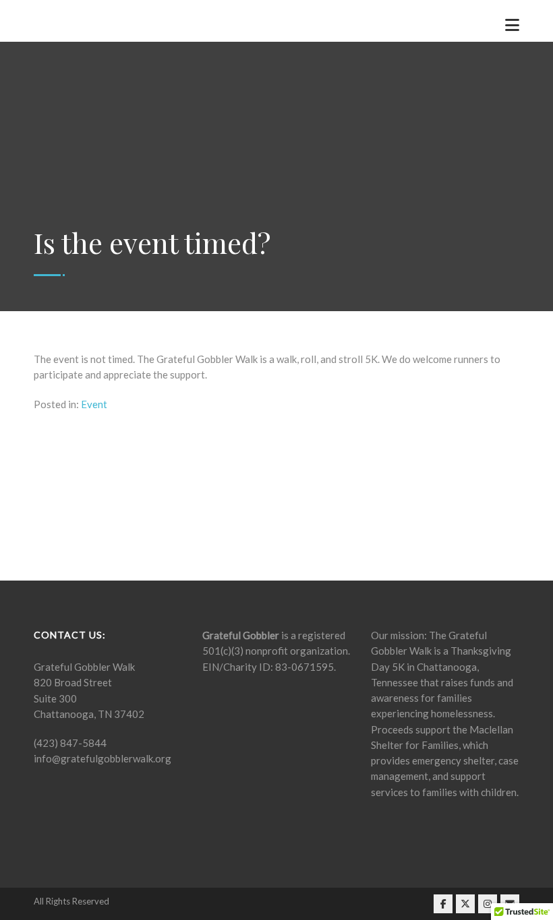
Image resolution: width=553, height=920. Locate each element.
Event (94, 404)
